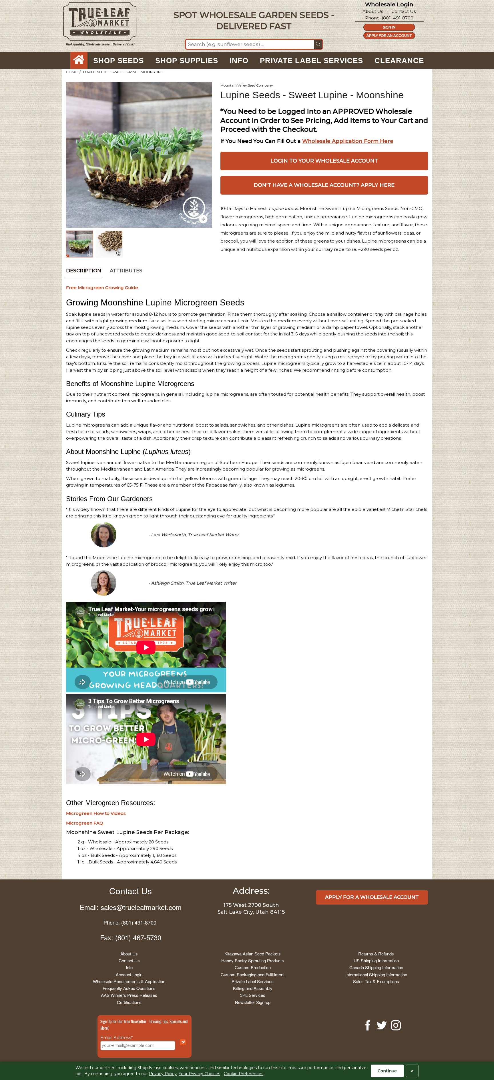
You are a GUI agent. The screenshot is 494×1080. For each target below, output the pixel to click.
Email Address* (116, 1037)
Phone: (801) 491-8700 (129, 922)
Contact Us (403, 11)
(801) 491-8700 (397, 18)
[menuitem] (79, 61)
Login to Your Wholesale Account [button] (324, 161)
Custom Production (253, 967)
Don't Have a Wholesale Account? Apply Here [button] (324, 185)
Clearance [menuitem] (399, 60)
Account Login (129, 974)
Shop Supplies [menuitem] (186, 60)
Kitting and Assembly (252, 988)
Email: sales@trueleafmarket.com (131, 907)
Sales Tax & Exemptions (376, 981)
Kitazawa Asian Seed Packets (252, 954)
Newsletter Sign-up (252, 1002)
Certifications (129, 1002)
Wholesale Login (389, 4)
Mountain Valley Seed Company (246, 85)
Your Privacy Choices (199, 1073)
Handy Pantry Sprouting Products (252, 960)
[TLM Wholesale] (96, 25)
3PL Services (252, 995)
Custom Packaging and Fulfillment (252, 974)
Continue (387, 1070)
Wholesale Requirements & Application (129, 981)
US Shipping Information (376, 960)
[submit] (318, 44)
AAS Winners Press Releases (129, 995)
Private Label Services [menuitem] (311, 60)
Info (129, 967)
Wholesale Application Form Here (347, 141)
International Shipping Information (376, 974)
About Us (372, 11)
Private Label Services (253, 981)
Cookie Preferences (243, 1073)
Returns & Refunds (376, 954)
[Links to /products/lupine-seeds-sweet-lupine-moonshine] (203, 219)
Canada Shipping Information (376, 967)
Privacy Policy (163, 1073)
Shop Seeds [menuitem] (118, 60)
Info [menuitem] (239, 60)
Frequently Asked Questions (129, 988)
